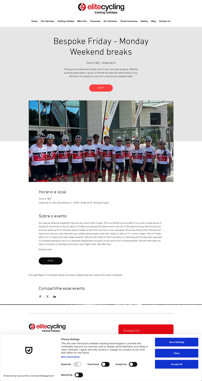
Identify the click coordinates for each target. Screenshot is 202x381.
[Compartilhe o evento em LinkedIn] (54, 296)
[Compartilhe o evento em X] (47, 296)
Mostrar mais (45, 249)
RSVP (101, 88)
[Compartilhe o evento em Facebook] (40, 296)
